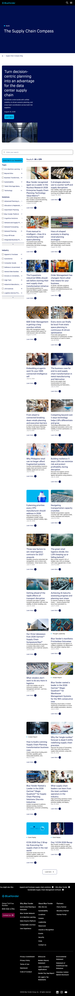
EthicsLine (41, 957)
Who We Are (42, 907)
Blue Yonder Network (27, 913)
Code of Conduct (26, 972)
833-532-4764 (8, 909)
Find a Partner (61, 907)
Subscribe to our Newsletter (12, 160)
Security (41, 937)
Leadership (42, 922)
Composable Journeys (28, 925)
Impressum (24, 968)
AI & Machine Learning (28, 917)
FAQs (40, 941)
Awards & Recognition (46, 930)
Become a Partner (63, 911)
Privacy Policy (25, 960)
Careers (41, 918)
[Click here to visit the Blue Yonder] (2, 55)
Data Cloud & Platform (28, 921)
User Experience (25, 928)
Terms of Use (24, 964)
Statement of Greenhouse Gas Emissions (61, 965)
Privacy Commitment (27, 957)
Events (40, 933)
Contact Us (42, 945)
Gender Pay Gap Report (46, 973)
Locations (41, 914)
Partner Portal (61, 914)
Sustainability (43, 911)
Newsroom (42, 926)
